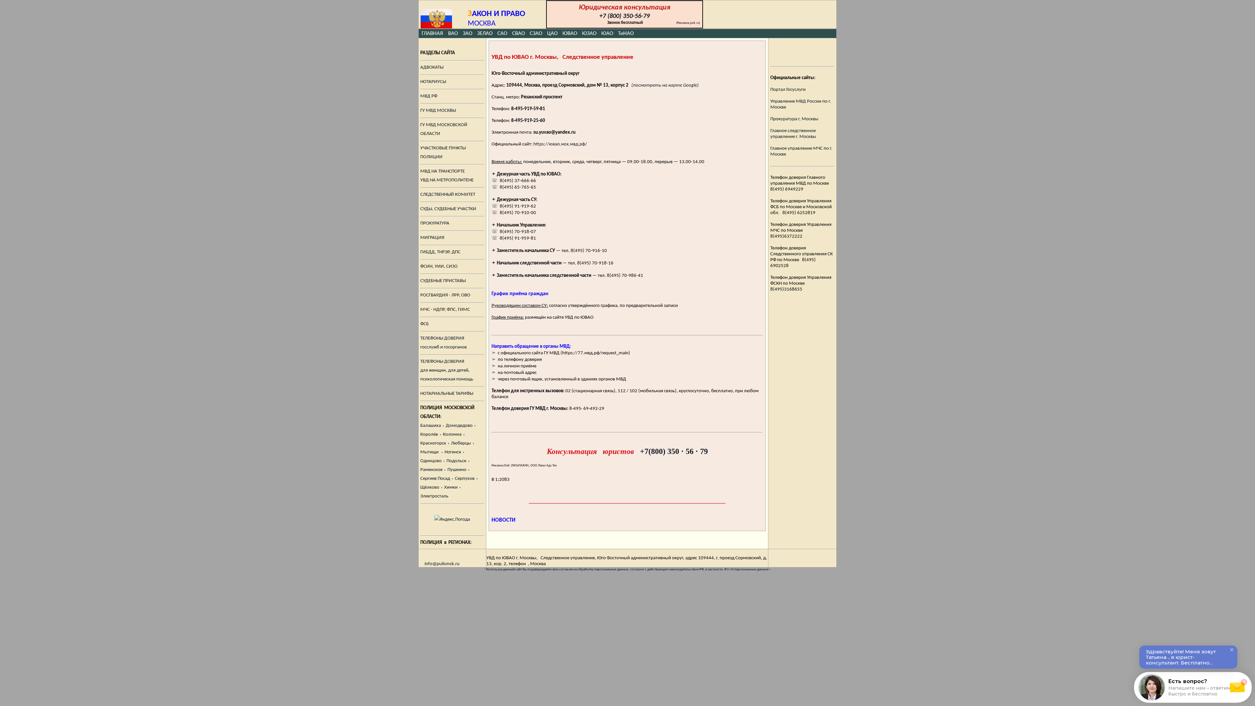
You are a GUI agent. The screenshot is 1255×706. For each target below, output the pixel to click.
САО (502, 33)
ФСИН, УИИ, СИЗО (439, 266)
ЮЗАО (589, 33)
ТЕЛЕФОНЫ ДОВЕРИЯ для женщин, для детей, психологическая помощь (446, 370)
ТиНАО (626, 33)
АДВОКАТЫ (431, 67)
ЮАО (607, 33)
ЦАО (552, 33)
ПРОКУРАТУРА (434, 223)
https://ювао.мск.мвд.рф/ (560, 144)
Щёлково (429, 487)
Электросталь (434, 496)
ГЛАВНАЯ (433, 33)
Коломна (452, 434)
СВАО (518, 33)
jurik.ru (694, 23)
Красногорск (433, 443)
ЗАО (467, 33)
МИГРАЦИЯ (432, 237)
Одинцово (431, 461)
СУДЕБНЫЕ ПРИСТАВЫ (443, 280)
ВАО (453, 33)
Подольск (456, 461)
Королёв (429, 434)
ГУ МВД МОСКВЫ (438, 110)
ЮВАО (569, 33)
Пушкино (456, 469)
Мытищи (429, 452)
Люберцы (461, 443)
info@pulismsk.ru (442, 564)
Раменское (431, 469)
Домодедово (459, 425)
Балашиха (430, 425)
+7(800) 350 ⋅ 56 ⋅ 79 (674, 451)
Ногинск (452, 452)
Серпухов (465, 478)
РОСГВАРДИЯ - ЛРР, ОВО (445, 295)
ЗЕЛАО (485, 33)
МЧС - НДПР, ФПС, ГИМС (445, 309)
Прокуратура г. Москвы (794, 119)
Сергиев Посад (435, 478)
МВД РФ (428, 96)
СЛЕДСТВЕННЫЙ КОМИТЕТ (447, 194)
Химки (451, 487)
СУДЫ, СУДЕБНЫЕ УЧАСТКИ (448, 209)
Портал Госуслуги (788, 89)
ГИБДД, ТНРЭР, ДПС (440, 252)
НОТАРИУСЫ (433, 81)
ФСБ (424, 324)
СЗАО (536, 33)
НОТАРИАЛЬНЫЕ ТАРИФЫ (446, 393)
